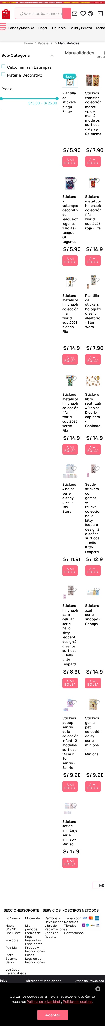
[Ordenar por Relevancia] (76, 32)
